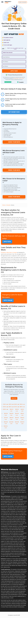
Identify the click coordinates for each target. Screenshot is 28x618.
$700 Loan (16, 406)
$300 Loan (16, 404)
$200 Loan (11, 404)
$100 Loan (5, 404)
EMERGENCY (8, 2)
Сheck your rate (14, 142)
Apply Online (8, 300)
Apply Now (7, 241)
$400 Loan (22, 404)
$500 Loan (5, 406)
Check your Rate (22, 2)
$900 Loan (5, 409)
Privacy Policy (16, 78)
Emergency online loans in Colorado (9, 252)
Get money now (14, 112)
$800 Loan (22, 406)
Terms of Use (21, 78)
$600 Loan (11, 406)
